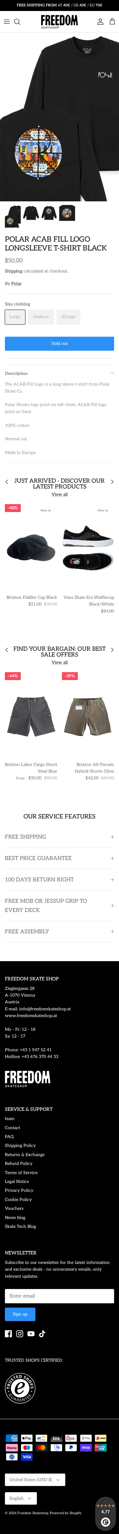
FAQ (9, 1136)
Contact (12, 1127)
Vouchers (14, 1208)
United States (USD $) (30, 1479)
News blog (15, 1217)
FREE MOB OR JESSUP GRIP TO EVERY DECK (46, 905)
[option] (59, 117)
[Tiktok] (42, 1333)
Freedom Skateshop (32, 1513)
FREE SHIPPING (25, 837)
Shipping (13, 271)
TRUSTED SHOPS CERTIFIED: (34, 1360)
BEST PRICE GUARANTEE (38, 858)
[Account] (99, 21)
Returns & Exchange (25, 1154)
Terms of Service (21, 1172)
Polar (16, 283)
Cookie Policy (18, 1199)
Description (16, 373)
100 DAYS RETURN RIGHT (39, 880)
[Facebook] (8, 1333)
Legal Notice (17, 1181)
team (9, 1118)
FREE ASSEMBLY (27, 931)
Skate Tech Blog (20, 1226)
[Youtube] (30, 1333)
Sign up (20, 1314)
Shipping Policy (20, 1145)
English (16, 1498)
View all (60, 494)
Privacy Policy (19, 1190)
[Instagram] (19, 1333)
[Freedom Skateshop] (59, 21)
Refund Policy (18, 1163)
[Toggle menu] (6, 21)
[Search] (20, 21)
